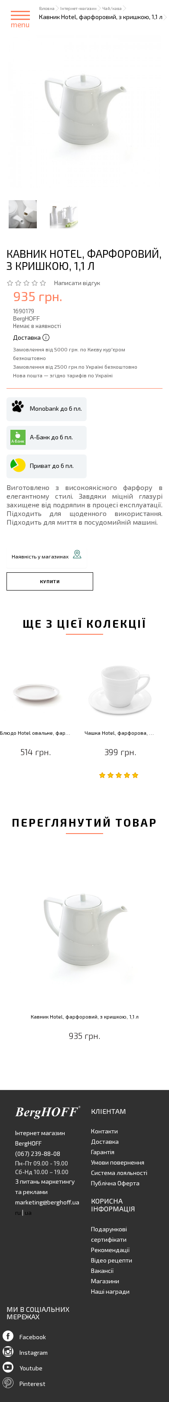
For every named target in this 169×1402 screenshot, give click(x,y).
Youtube (31, 1368)
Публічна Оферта (115, 1183)
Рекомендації (110, 1249)
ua (28, 1212)
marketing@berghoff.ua (47, 1202)
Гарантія (102, 1151)
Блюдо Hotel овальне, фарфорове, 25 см (36, 733)
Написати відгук (77, 282)
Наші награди (110, 1291)
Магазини (105, 1281)
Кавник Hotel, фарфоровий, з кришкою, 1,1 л (85, 1016)
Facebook (33, 1336)
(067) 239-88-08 (37, 1153)
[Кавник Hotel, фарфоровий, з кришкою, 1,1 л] (84, 111)
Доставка (105, 1141)
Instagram (34, 1352)
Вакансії (102, 1270)
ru (18, 1212)
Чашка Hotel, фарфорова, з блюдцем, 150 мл (120, 733)
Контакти (104, 1131)
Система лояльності (119, 1172)
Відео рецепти (111, 1260)
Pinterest (33, 1383)
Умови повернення (117, 1162)
